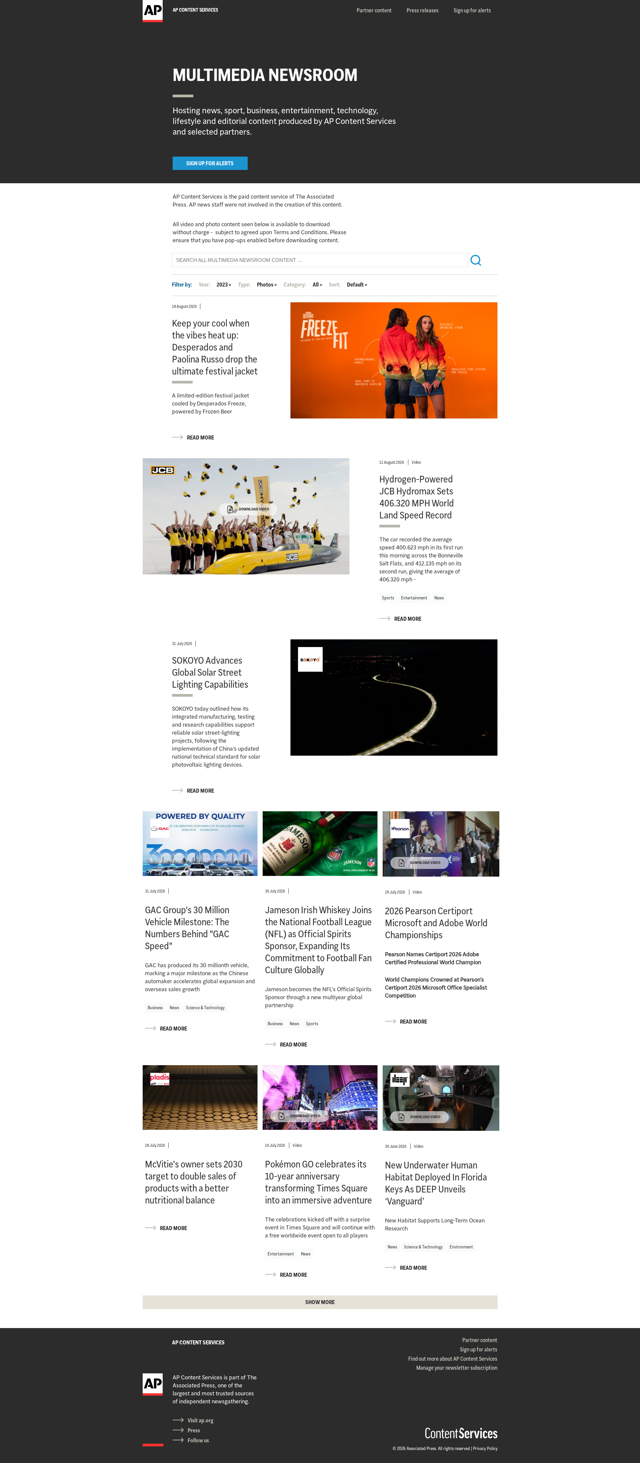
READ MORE (200, 437)
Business (155, 1008)
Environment (461, 1247)
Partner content (374, 10)
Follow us (198, 1440)
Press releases (423, 10)
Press (194, 1430)
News (439, 598)
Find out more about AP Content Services (452, 1358)
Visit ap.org (200, 1420)
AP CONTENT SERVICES (198, 1342)
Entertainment (414, 598)
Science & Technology (205, 1008)
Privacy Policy (485, 1448)
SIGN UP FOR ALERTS (210, 163)
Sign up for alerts (472, 10)
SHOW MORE (320, 1302)
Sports (388, 598)
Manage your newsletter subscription (456, 1367)
